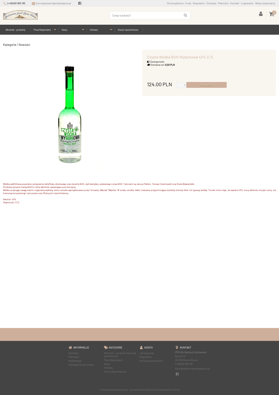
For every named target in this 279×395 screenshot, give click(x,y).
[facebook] (80, 3)
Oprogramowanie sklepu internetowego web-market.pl (155, 389)
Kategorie (9, 44)
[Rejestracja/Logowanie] (261, 13)
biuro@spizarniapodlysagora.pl (53, 3)
